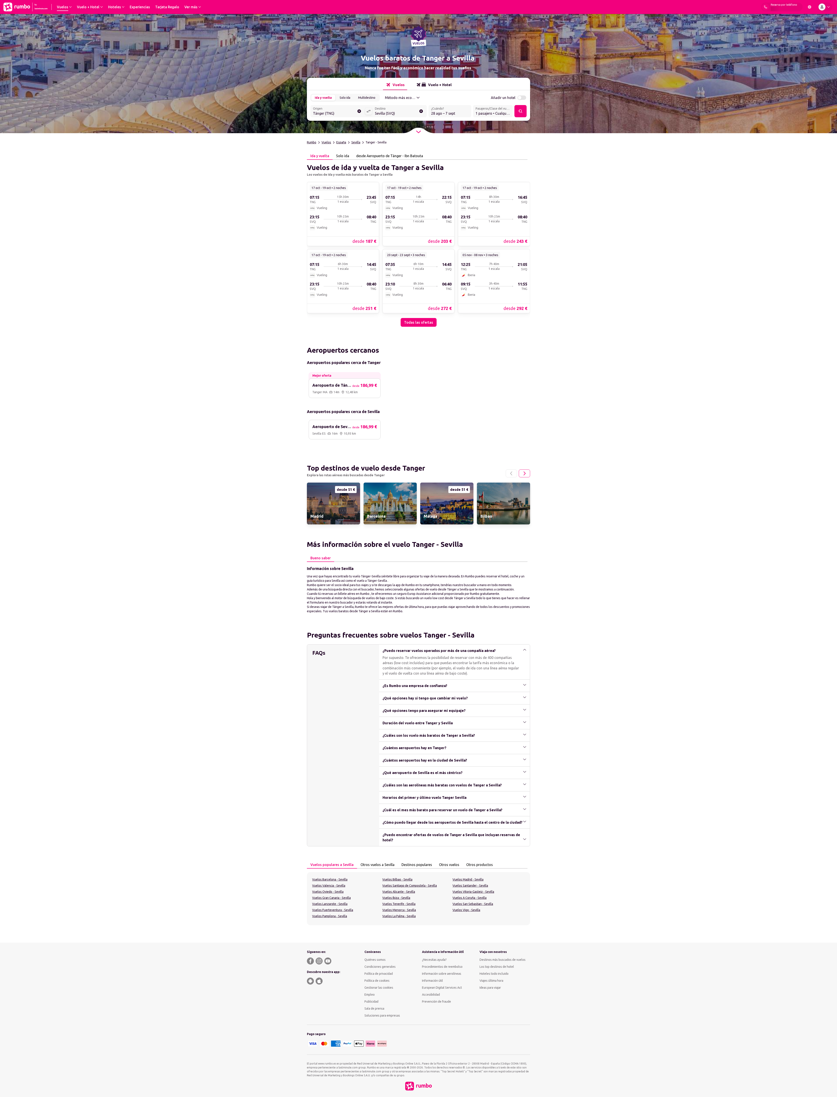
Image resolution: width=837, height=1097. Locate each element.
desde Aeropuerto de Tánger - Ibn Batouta (389, 156)
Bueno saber (320, 558)
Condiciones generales (380, 966)
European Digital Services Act (442, 987)
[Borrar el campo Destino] (421, 111)
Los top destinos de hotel (497, 966)
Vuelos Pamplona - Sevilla (329, 916)
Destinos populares (416, 865)
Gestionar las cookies (378, 987)
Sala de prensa (374, 1008)
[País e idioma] (809, 7)
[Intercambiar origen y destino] (368, 111)
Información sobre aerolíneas (441, 973)
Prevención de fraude (436, 1001)
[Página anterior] (511, 473)
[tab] (395, 85)
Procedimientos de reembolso (442, 966)
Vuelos (326, 142)
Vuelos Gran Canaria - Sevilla (331, 898)
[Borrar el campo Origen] (359, 111)
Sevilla (355, 142)
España (341, 142)
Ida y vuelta (323, 97)
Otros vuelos (449, 865)
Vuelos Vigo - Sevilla (466, 910)
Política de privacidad (378, 973)
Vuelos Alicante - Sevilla (398, 891)
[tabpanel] (418, 243)
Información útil (432, 980)
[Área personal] (825, 7)
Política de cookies (377, 980)
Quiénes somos (375, 959)
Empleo (369, 994)
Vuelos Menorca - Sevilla (399, 910)
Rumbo (311, 142)
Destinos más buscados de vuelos (503, 959)
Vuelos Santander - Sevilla (470, 885)
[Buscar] (520, 111)
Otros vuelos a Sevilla (378, 865)
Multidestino (366, 97)
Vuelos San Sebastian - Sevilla (473, 904)
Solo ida (345, 97)
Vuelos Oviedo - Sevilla (328, 891)
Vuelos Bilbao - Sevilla (397, 879)
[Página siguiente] (524, 473)
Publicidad (371, 1001)
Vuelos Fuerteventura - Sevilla (332, 910)
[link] (343, 214)
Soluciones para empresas (382, 1015)
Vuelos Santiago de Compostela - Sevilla (409, 885)
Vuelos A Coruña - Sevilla (470, 898)
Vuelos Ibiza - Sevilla (396, 898)
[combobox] (337, 111)
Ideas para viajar (490, 987)
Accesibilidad (431, 994)
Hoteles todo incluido (494, 973)
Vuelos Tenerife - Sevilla (398, 904)
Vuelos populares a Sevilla (332, 865)
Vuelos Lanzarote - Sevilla (329, 904)
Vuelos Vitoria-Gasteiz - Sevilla (473, 891)
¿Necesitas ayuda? (434, 959)
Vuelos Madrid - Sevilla (468, 879)
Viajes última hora (491, 980)
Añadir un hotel (503, 98)
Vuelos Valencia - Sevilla (328, 885)
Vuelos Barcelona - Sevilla (329, 879)
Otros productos (479, 865)
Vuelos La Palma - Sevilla (399, 916)
